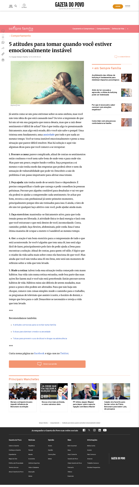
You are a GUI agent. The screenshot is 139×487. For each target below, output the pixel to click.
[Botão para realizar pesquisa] (16, 5)
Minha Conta (91, 446)
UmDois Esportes (34, 463)
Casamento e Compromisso (83, 29)
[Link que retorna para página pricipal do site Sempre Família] (21, 28)
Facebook (39, 353)
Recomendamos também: (23, 318)
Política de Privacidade (16, 463)
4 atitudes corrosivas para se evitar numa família (34, 325)
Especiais (71, 476)
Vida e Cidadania (33, 467)
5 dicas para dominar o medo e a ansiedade (31, 332)
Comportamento (103, 29)
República (31, 446)
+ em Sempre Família (106, 68)
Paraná (30, 450)
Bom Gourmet (72, 446)
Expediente (12, 454)
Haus (69, 450)
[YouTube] (104, 430)
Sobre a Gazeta (14, 446)
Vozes (50, 446)
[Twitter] (89, 430)
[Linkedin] (99, 430)
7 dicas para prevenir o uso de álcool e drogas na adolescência (40, 338)
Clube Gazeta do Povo (75, 463)
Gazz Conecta (72, 454)
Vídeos (70, 472)
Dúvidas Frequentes (93, 467)
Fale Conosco (91, 454)
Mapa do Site (13, 459)
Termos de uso (13, 467)
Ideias (30, 476)
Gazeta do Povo (73, 459)
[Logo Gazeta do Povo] (117, 458)
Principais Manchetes (24, 379)
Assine (89, 450)
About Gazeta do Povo (16, 472)
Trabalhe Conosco (93, 463)
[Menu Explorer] (11, 6)
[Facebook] (84, 430)
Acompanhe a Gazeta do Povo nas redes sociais (55, 430)
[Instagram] (94, 430)
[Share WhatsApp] (3, 42)
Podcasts (71, 467)
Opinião (50, 450)
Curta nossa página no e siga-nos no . (39, 353)
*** (11, 310)
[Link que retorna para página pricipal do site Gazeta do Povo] (69, 4)
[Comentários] (3, 31)
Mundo (30, 454)
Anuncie (89, 459)
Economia (31, 459)
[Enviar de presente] (3, 60)
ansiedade (49, 134)
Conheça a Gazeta (15, 450)
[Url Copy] (3, 54)
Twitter (64, 353)
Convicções (52, 454)
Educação (31, 472)
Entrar (127, 6)
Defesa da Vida (118, 29)
